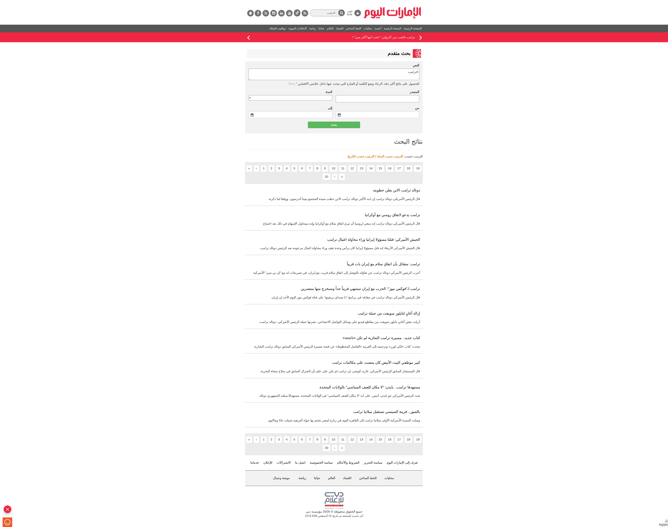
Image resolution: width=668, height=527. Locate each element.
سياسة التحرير (373, 462)
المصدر (414, 92)
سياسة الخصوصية (321, 462)
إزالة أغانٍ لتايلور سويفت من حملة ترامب (389, 313)
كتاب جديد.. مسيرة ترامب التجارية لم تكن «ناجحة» (381, 338)
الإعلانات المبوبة (297, 28)
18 (408, 168)
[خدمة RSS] (305, 13)
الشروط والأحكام (348, 462)
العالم (330, 28)
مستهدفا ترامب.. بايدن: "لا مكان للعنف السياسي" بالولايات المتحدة (370, 387)
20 (326, 176)
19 (418, 168)
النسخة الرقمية (392, 28)
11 (342, 168)
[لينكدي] (281, 13)
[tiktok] (297, 13)
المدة (329, 92)
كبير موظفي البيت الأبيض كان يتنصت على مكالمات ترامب (376, 362)
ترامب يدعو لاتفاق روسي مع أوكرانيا (392, 215)
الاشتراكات (284, 462)
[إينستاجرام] (273, 13)
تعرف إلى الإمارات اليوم (402, 462)
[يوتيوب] (289, 13)
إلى (330, 108)
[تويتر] (266, 13)
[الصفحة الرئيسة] (392, 1)
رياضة (312, 28)
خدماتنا (254, 462)
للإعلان (267, 462)
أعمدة (378, 28)
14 (371, 168)
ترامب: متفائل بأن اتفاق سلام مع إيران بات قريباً (383, 264)
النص (416, 65)
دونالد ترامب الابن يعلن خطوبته (396, 190)
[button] (341, 13)
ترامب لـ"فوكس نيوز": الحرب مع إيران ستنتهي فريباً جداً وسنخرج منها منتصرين (360, 289)
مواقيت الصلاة (277, 28)
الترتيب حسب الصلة (390, 156)
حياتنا (321, 28)
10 (333, 168)
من (417, 108)
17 (399, 168)
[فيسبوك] (258, 13)
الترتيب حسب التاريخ (361, 156)
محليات (368, 28)
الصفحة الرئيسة (413, 28)
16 (389, 168)
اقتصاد (339, 28)
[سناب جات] (250, 13)
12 (352, 168)
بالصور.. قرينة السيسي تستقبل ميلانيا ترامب (386, 412)
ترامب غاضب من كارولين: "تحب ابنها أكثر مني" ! (383, 37)
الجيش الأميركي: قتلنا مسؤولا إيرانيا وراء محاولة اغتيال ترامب (373, 239)
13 (361, 168)
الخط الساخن (353, 28)
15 (380, 168)
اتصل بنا (300, 462)
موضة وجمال (281, 478)
